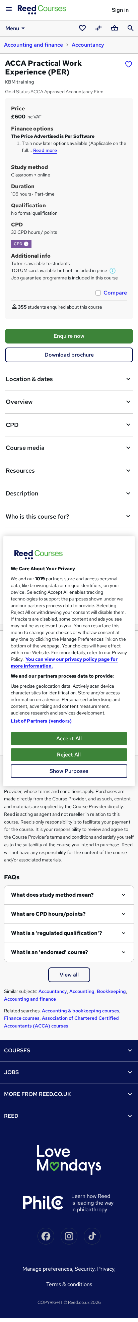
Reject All (69, 754)
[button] (26, 244)
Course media (25, 448)
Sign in (120, 9)
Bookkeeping (111, 991)
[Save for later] (128, 64)
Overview (19, 402)
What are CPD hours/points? (48, 913)
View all (69, 974)
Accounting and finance (33, 44)
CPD (12, 425)
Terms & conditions (69, 1284)
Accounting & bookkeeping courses (80, 1011)
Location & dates (29, 379)
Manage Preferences (47, 1268)
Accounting (81, 991)
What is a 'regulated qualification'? (56, 933)
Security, (86, 1268)
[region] (68, 661)
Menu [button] (12, 28)
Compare (115, 292)
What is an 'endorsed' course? (49, 952)
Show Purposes (69, 770)
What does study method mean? (52, 894)
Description (22, 493)
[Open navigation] (9, 9)
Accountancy (88, 44)
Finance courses (22, 1018)
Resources (20, 470)
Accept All (69, 738)
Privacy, (106, 1268)
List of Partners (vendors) (41, 721)
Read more (45, 150)
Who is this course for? (37, 516)
